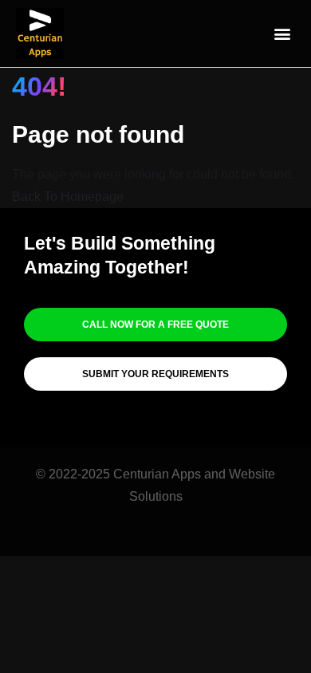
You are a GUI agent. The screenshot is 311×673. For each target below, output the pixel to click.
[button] (282, 34)
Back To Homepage (68, 196)
